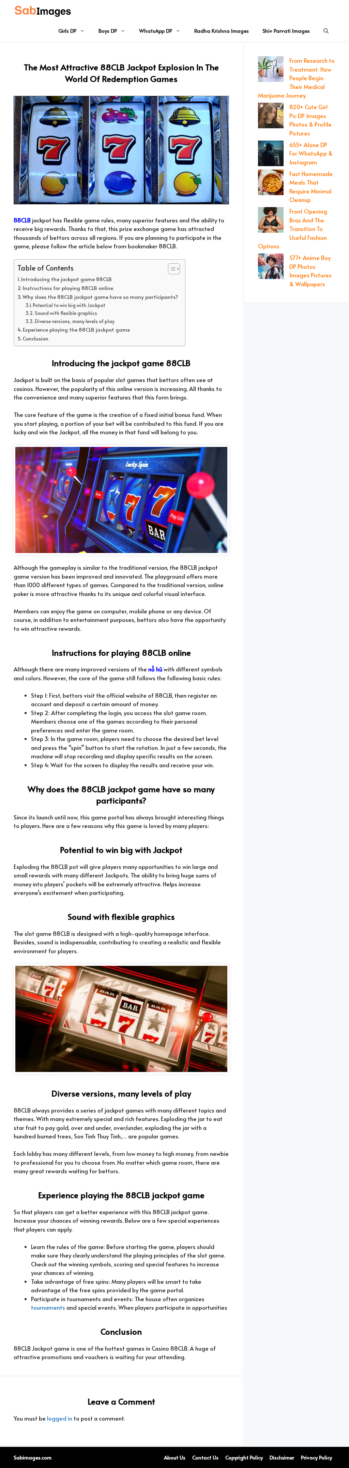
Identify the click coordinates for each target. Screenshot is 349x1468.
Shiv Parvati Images (286, 30)
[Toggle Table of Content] (170, 269)
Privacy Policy (316, 1457)
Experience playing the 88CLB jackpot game (76, 329)
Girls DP (67, 30)
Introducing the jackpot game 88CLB (66, 278)
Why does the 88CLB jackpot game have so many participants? (100, 296)
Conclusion (35, 338)
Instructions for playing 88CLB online (68, 287)
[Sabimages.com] (43, 10)
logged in (59, 1418)
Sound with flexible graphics (66, 313)
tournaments (48, 1307)
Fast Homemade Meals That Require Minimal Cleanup (311, 187)
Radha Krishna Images (221, 30)
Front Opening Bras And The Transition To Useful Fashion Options (292, 228)
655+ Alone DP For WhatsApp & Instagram (311, 153)
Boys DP (107, 30)
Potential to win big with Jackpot (69, 305)
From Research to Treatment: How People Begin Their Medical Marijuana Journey (296, 77)
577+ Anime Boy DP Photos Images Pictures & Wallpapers (310, 270)
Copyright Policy (244, 1457)
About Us (174, 1457)
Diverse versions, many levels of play (75, 321)
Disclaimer (282, 1457)
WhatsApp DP (155, 30)
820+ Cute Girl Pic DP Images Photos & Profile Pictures (310, 120)
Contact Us (205, 1457)
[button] (326, 30)
